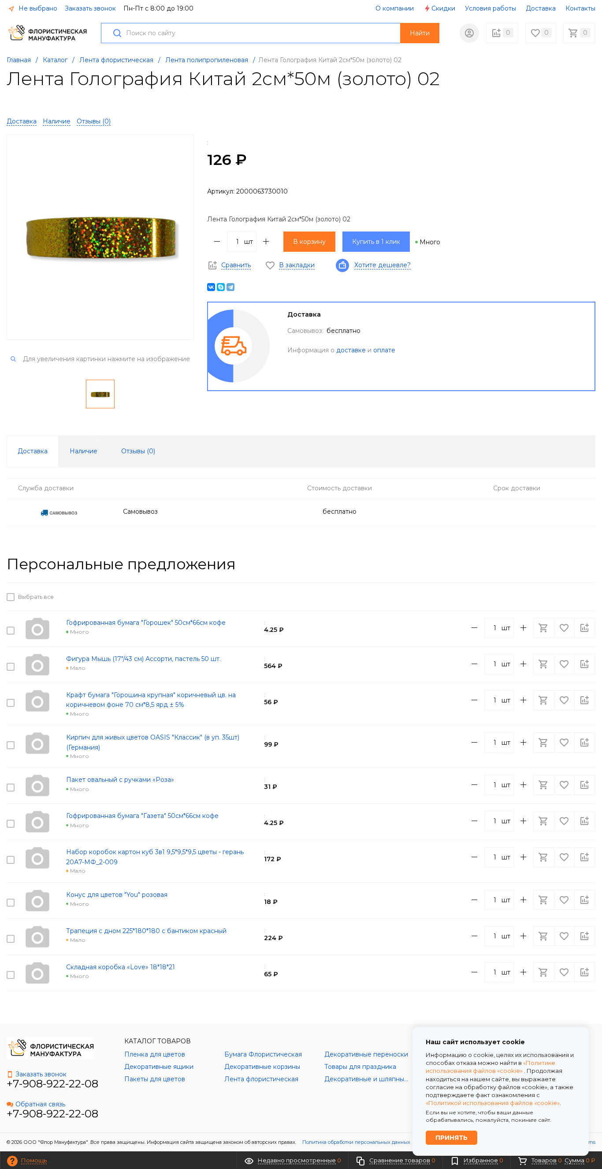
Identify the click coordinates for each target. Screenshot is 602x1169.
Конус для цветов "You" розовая (116, 895)
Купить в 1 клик (376, 242)
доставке (351, 350)
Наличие (57, 121)
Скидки (443, 8)
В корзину (309, 242)
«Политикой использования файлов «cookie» (493, 1102)
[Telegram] (230, 287)
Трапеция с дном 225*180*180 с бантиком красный (146, 931)
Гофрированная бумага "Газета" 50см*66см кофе (142, 816)
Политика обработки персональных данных (356, 1142)
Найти (420, 33)
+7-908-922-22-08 (52, 1083)
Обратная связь (40, 1104)
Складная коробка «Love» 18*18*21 (120, 967)
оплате (384, 350)
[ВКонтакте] (211, 287)
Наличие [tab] (83, 451)
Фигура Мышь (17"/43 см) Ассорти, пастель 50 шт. (143, 659)
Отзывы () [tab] (138, 451)
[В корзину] (544, 596)
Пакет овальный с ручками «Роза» (120, 780)
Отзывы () (94, 121)
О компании (394, 8)
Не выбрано (37, 8)
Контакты (580, 8)
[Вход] (469, 33)
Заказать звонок (90, 8)
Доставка (541, 8)
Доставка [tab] (33, 451)
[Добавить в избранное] (565, 596)
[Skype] (221, 287)
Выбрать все (34, 597)
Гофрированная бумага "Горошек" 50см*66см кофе (146, 623)
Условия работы (490, 8)
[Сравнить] (584, 596)
